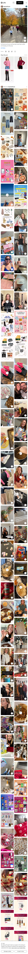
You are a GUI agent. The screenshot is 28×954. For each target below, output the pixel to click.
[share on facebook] (6, 51)
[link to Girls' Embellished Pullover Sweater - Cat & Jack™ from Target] (20, 62)
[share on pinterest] (9, 51)
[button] (26, 2)
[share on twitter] (12, 51)
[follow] (26, 6)
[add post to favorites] (25, 41)
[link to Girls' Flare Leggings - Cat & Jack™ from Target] (7, 76)
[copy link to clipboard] (15, 51)
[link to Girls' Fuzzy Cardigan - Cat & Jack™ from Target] (7, 62)
